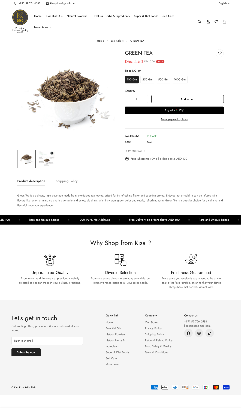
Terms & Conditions (156, 352)
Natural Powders (77, 16)
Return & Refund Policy (159, 341)
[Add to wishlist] (220, 53)
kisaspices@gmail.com (197, 326)
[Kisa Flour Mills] (20, 21)
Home (38, 16)
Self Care (168, 16)
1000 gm (180, 79)
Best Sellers (117, 41)
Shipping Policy (154, 335)
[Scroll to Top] (234, 389)
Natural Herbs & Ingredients (112, 16)
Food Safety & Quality (158, 346)
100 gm (132, 79)
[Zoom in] (109, 56)
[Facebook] (188, 333)
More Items (41, 27)
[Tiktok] (209, 333)
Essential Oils (54, 16)
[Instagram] (199, 333)
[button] (224, 22)
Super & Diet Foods (146, 16)
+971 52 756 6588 (195, 322)
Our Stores (151, 323)
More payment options (174, 119)
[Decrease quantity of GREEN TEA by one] (129, 99)
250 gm (147, 79)
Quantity (130, 91)
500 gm (163, 79)
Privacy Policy (153, 329)
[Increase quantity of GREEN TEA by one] (144, 99)
